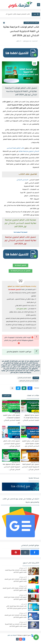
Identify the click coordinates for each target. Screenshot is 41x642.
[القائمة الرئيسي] (38, 4)
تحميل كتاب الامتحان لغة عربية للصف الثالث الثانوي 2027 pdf (16, 571)
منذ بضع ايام (22, 568)
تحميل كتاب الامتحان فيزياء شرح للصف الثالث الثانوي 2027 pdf (15, 598)
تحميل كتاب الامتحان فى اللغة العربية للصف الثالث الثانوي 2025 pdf (16, 625)
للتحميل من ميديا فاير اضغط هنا (20, 271)
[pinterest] (15, 552)
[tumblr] (25, 552)
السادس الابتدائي (22, 180)
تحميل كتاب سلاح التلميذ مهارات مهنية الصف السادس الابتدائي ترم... (30, 443)
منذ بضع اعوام (34, 462)
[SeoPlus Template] (32, 635)
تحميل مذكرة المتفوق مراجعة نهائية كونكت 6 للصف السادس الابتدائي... (30, 418)
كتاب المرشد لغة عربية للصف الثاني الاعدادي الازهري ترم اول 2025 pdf (16, 607)
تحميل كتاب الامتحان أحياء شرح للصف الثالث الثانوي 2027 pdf (15, 580)
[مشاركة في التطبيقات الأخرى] (12, 388)
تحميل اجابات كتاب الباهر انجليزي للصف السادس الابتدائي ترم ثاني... (11, 443)
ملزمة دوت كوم (12, 635)
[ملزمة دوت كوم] (20, 4)
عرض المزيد (6, 395)
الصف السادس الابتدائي (31, 22)
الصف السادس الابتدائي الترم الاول (28, 381)
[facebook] (34, 552)
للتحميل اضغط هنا (20, 265)
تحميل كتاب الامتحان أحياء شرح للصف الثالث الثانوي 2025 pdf (15, 616)
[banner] (20, 58)
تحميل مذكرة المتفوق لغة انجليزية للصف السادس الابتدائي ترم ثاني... (11, 467)
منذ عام (36, 413)
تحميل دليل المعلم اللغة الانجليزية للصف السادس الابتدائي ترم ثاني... (30, 467)
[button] (29, 388)
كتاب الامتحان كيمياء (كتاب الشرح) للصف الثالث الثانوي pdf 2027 (17, 14)
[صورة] (33, 571)
